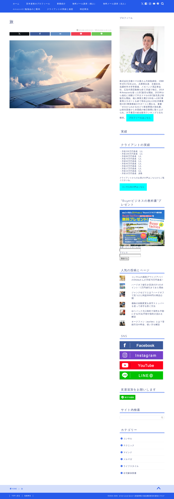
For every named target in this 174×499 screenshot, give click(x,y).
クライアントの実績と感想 (60, 9)
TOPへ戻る (16, 496)
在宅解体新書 (129, 473)
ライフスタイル (131, 466)
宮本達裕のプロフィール (38, 3)
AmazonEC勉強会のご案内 (26, 9)
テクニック (128, 445)
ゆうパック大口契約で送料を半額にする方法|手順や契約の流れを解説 (148, 314)
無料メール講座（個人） (84, 3)
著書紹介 (61, 3)
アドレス (124, 253)
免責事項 (27, 496)
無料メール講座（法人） (115, 3)
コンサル (127, 438)
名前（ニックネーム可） (131, 247)
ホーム (16, 3)
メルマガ (127, 459)
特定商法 (84, 9)
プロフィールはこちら (140, 118)
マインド (127, 452)
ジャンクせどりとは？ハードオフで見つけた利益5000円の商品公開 (148, 295)
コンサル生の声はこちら (133, 187)
